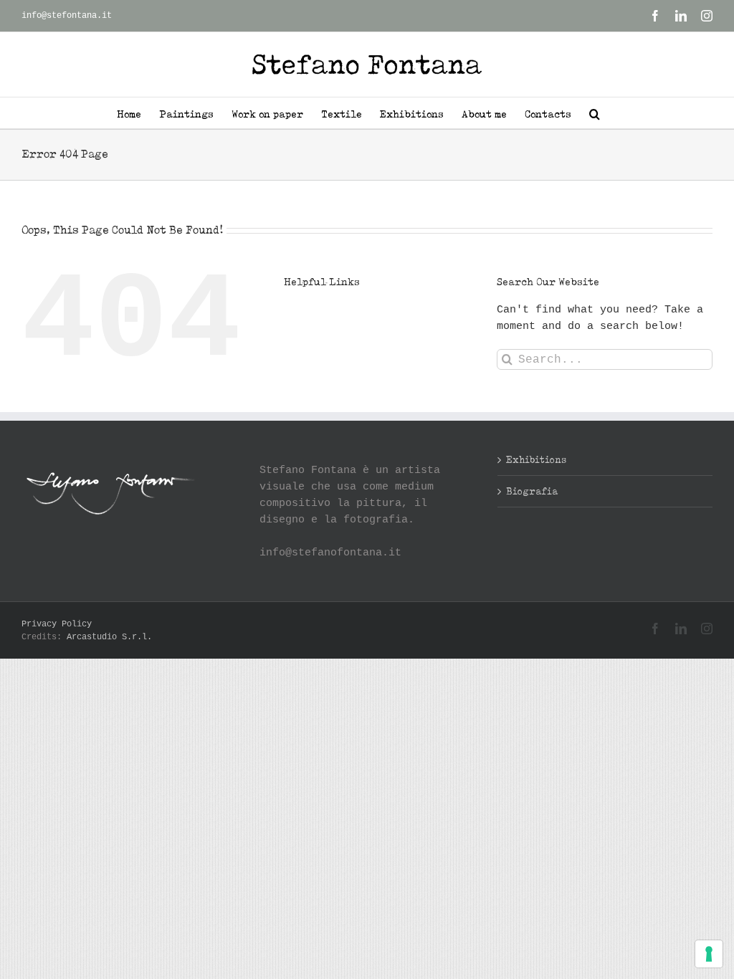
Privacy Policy (57, 624)
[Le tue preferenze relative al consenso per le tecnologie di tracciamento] (709, 954)
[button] (594, 112)
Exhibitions (536, 459)
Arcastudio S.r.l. (109, 637)
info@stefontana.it (67, 16)
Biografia (532, 491)
